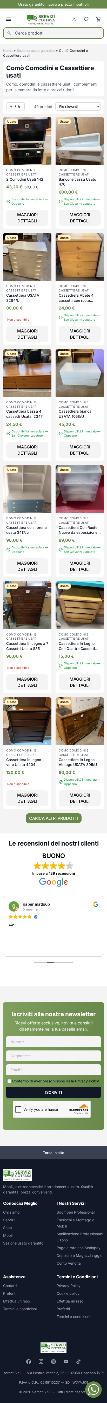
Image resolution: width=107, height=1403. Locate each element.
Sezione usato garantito (36, 50)
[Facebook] (28, 1361)
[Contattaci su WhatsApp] (93, 1389)
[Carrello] (98, 19)
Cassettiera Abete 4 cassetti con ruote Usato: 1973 (76, 300)
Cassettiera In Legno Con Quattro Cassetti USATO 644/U (77, 648)
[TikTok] (78, 1361)
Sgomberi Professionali (76, 1212)
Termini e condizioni (20, 1309)
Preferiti (9, 1293)
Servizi (9, 1220)
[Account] (74, 19)
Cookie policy (68, 1293)
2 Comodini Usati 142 (24, 179)
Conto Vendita (69, 1263)
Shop (7, 1227)
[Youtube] (66, 1361)
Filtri (18, 106)
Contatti (10, 1285)
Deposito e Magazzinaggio (79, 1255)
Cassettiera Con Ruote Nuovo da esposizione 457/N (78, 532)
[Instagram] (41, 1361)
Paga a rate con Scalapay (79, 1248)
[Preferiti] (86, 19)
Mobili (8, 1235)
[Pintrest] (53, 1361)
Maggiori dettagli (27, 217)
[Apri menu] (8, 19)
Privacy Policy (87, 1081)
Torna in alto (53, 1152)
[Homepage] (41, 19)
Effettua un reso (16, 1301)
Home (8, 50)
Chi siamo (11, 1212)
